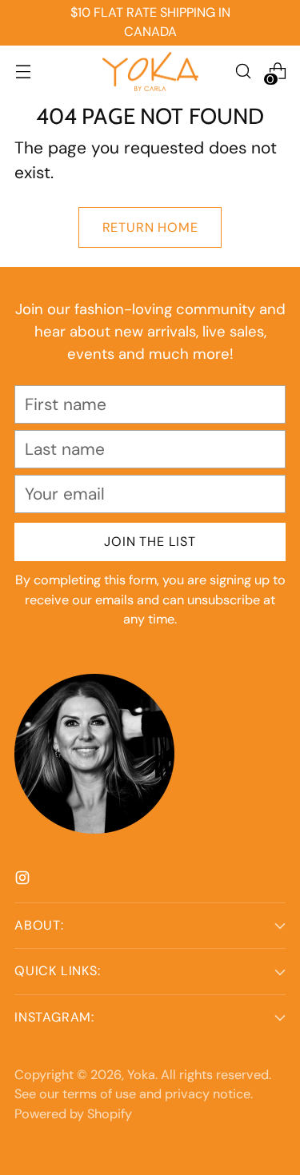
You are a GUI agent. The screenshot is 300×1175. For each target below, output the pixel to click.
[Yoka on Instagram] (24, 879)
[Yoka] (150, 72)
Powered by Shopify (73, 1113)
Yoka (141, 1074)
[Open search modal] (242, 71)
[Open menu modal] (22, 71)
